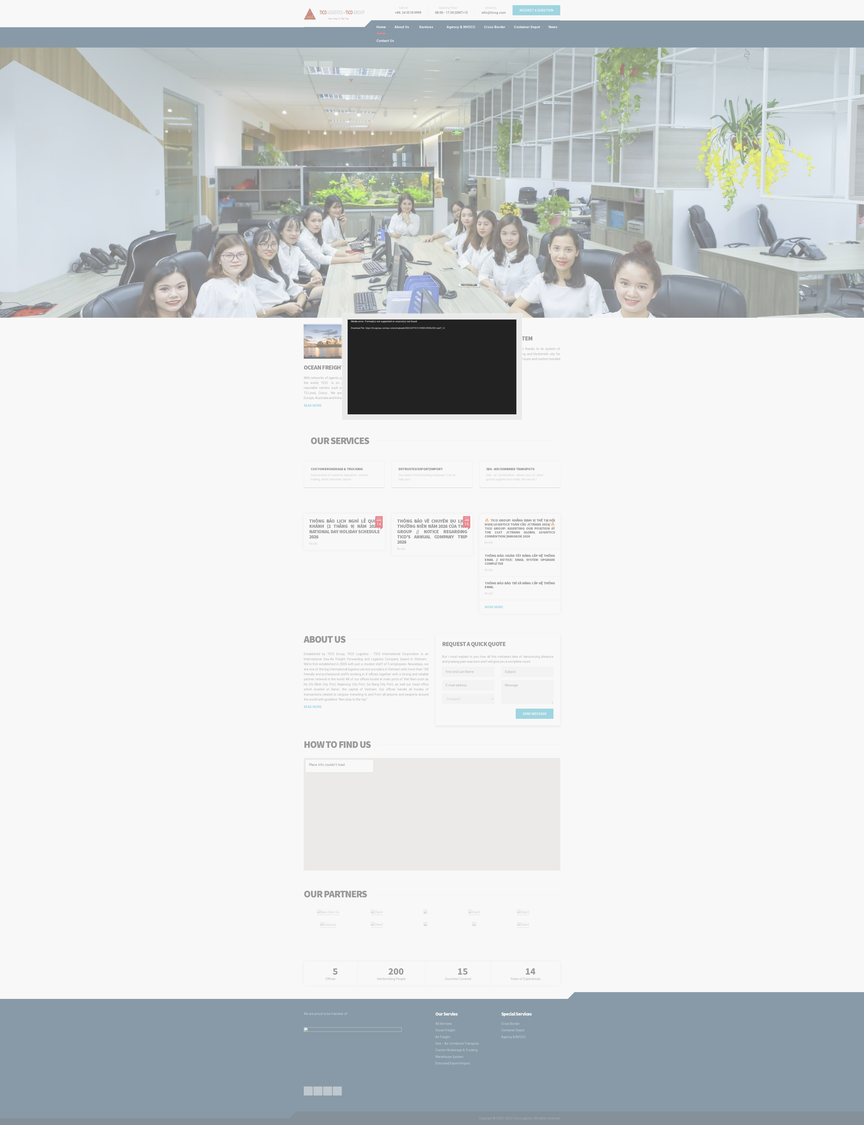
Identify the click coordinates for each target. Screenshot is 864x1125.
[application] (432, 367)
